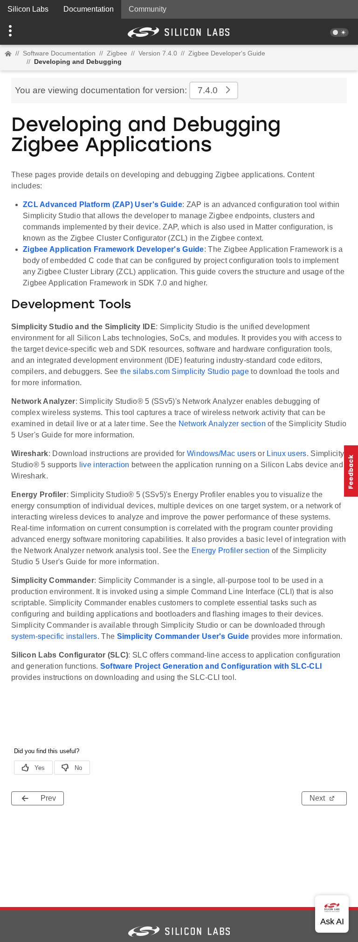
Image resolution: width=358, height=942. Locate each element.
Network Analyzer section (222, 424)
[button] (27, 32)
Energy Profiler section (231, 550)
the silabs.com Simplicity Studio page (184, 371)
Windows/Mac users (221, 453)
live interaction (104, 465)
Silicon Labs (27, 9)
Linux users (286, 453)
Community (147, 9)
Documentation (88, 9)
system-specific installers (54, 636)
